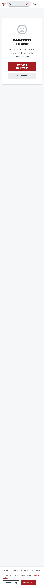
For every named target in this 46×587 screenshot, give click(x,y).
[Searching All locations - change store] (27, 4)
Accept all (28, 583)
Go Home (22, 75)
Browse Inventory (22, 66)
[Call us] (34, 4)
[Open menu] (40, 4)
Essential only (11, 583)
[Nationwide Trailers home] (4, 4)
